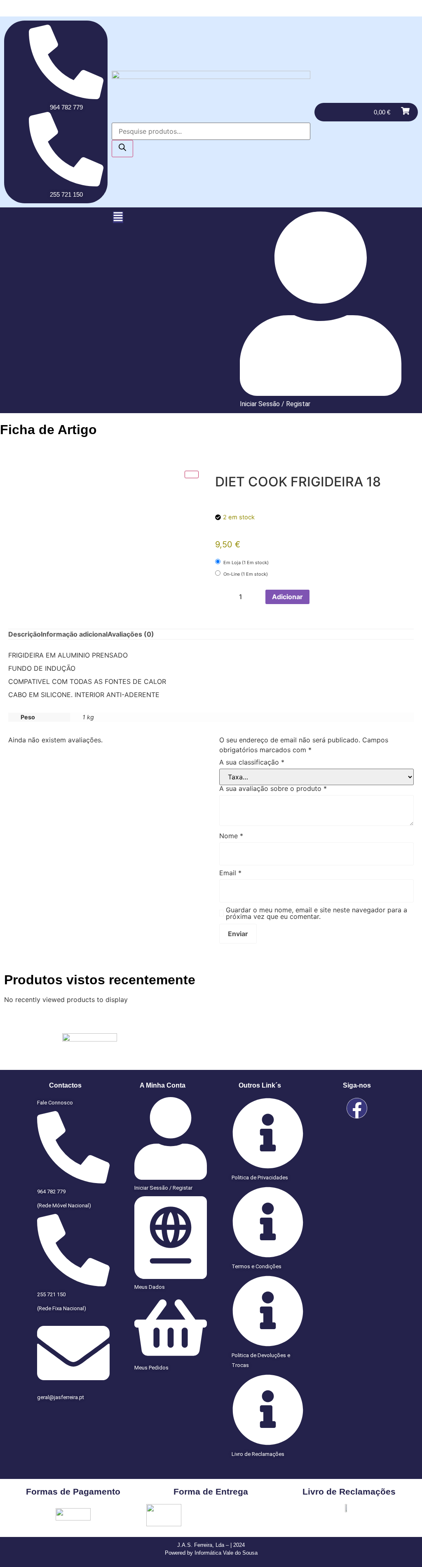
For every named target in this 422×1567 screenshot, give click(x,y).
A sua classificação (251, 762)
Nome (231, 835)
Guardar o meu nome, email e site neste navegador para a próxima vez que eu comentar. (316, 913)
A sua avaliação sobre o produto (273, 788)
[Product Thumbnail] (192, 474)
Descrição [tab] (24, 634)
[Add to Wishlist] (318, 596)
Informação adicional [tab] (74, 634)
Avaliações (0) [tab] (131, 634)
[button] (118, 217)
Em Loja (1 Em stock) (245, 562)
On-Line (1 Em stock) (245, 574)
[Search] (122, 148)
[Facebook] (357, 1108)
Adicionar (287, 597)
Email (230, 873)
